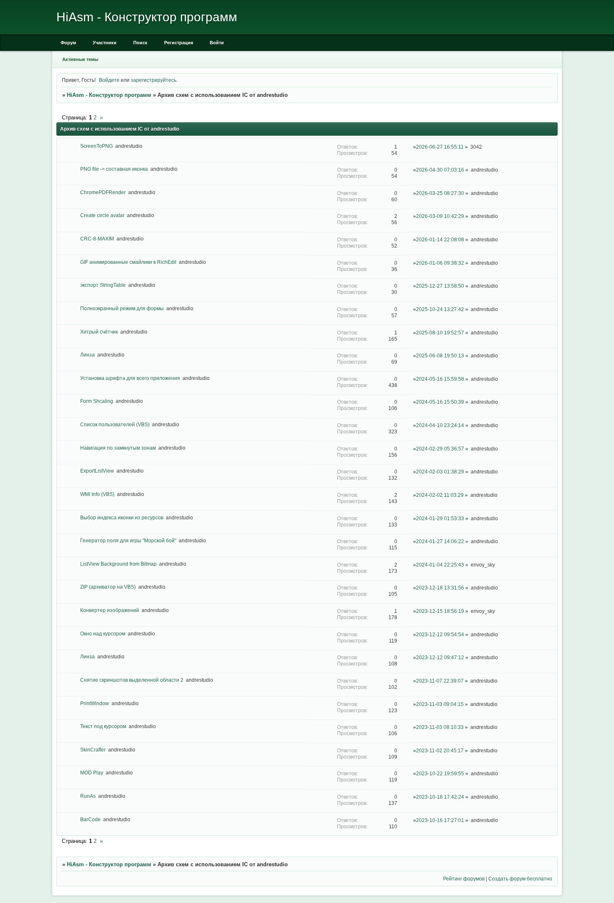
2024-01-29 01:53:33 (440, 518)
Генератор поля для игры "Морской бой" (128, 540)
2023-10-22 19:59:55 (440, 773)
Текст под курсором (103, 726)
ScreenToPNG (96, 146)
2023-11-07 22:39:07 (440, 680)
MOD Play (91, 772)
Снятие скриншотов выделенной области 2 (131, 680)
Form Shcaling (96, 401)
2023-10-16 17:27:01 (440, 820)
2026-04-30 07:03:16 (440, 169)
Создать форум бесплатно (520, 878)
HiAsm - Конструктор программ (109, 95)
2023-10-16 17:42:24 (440, 796)
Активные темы (80, 59)
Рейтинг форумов (464, 878)
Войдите (109, 80)
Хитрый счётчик (99, 331)
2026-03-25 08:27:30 (440, 193)
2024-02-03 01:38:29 (440, 471)
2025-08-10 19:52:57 (440, 332)
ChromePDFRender (103, 192)
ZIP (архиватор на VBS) (108, 586)
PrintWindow (94, 703)
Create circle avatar (102, 215)
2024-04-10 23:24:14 (440, 425)
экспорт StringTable (103, 285)
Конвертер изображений (109, 610)
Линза (87, 354)
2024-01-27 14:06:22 (440, 541)
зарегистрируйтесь (153, 80)
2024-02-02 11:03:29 (440, 495)
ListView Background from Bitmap (118, 564)
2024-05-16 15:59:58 (440, 379)
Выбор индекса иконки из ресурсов (121, 517)
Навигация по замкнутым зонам (118, 447)
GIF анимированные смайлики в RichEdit (128, 262)
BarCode (90, 819)
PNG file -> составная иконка (114, 169)
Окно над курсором (102, 633)
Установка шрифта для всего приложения (130, 378)
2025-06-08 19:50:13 (440, 355)
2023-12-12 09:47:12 (440, 657)
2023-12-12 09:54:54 (440, 634)
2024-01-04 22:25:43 (440, 564)
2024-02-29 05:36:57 (440, 448)
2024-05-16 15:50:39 (440, 402)
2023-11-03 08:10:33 (440, 727)
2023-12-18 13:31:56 (440, 587)
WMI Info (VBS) (97, 494)
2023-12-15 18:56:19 (440, 611)
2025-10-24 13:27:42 (440, 309)
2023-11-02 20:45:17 (440, 750)
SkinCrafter (93, 749)
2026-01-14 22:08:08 (440, 239)
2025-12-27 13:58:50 (440, 285)
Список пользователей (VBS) (115, 424)
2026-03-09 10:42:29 (440, 216)
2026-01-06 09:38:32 (440, 263)
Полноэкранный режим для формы (122, 308)
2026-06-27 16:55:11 (440, 146)
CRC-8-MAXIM (97, 238)
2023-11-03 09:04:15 (440, 704)
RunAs (88, 796)
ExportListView (97, 470)
